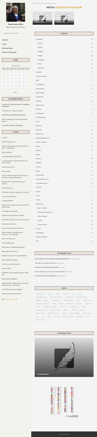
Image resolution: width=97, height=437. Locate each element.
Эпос (87, 316)
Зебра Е (78, 300)
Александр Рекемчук (56, 297)
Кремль (61, 303)
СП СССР (64, 187)
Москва (38, 307)
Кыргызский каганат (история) (11, 293)
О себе (4, 44)
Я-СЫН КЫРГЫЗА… (43, 374)
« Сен (15, 92)
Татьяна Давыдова (74, 313)
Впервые (38, 300)
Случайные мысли (64, 183)
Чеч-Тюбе (57, 316)
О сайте (83, 307)
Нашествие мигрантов (65, 212)
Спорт (64, 191)
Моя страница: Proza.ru (9, 224)
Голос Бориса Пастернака (10, 211)
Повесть (66, 310)
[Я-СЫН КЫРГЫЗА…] (64, 357)
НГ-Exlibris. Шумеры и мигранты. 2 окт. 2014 (15, 192)
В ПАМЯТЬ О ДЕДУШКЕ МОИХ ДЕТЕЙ (13, 115)
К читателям (64, 113)
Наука (64, 154)
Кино (64, 121)
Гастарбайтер (64, 84)
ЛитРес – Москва (64, 142)
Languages (64, 39)
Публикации (64, 175)
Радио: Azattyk (6, 268)
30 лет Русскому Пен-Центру (11, 264)
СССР (64, 195)
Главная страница (38, 3)
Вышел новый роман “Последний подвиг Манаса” (50, 271)
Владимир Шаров (82, 297)
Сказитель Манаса (53, 313)
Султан (64, 200)
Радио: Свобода (7, 152)
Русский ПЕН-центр (64, 179)
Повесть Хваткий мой (8, 142)
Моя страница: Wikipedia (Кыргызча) (13, 247)
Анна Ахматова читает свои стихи (12, 228)
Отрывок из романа (41, 310)
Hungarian (65, 60)
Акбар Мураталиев (41, 297)
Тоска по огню (65, 224)
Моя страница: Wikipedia (9, 279)
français (65, 55)
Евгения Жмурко (68, 300)
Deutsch (65, 43)
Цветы (49, 316)
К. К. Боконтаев (64, 117)
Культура (64, 130)
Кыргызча (65, 68)
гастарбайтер (40, 320)
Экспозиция (79, 316)
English (65, 47)
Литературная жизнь (64, 138)
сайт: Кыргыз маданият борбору (12, 289)
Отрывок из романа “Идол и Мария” (13, 215)
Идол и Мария (65, 208)
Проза (64, 171)
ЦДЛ (43, 316)
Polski (65, 64)
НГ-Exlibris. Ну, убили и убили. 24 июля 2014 (15, 220)
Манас (64, 146)
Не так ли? (63, 307)
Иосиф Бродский (7, 188)
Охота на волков (55, 310)
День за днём (6, 171)
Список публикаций (9, 52)
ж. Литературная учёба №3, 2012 (12, 156)
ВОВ (64, 80)
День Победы (64, 93)
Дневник (64, 101)
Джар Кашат (64, 97)
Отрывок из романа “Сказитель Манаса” (14, 255)
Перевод (64, 163)
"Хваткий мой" (40, 294)
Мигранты (88, 303)
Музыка (64, 150)
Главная (5, 40)
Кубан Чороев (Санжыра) (9, 260)
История (64, 109)
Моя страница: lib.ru (8, 167)
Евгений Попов (56, 300)
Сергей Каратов (40, 313)
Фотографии (64, 233)
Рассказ (74, 310)
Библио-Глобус (69, 297)
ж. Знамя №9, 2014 (7, 201)
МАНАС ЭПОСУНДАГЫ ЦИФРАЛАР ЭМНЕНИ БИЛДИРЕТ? (52, 259)
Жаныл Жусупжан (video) (10, 251)
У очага (64, 228)
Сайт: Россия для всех (8, 239)
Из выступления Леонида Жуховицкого (41, 17)
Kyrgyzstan (66, 294)
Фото (37, 316)
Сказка (65, 220)
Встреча (46, 300)
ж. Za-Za (4, 137)
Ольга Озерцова (73, 307)
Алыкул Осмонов (64, 76)
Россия (81, 310)
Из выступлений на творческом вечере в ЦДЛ (63, 17)
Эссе (64, 241)
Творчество (64, 204)
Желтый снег (64, 105)
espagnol (65, 51)
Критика (64, 126)
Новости (64, 158)
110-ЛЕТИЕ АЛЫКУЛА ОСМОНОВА (12, 125)
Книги (54, 303)
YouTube (64, 72)
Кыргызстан (64, 134)
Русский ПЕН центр (8, 243)
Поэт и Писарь (65, 216)
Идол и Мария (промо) (42, 303)
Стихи (63, 313)
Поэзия (64, 167)
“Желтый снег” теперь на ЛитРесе (12, 111)
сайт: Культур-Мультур (9, 196)
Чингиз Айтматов (64, 237)
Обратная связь (7, 48)
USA (74, 294)
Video (79, 294)
